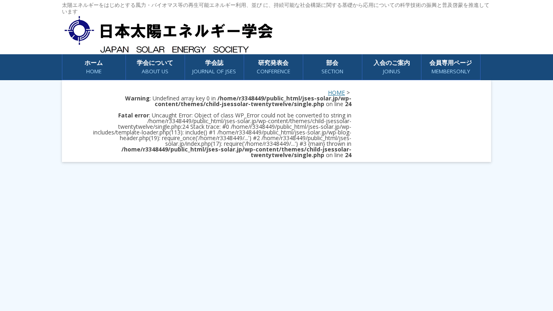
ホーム (94, 66)
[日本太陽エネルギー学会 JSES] (168, 34)
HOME (336, 92)
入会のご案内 (392, 66)
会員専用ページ (451, 66)
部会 (332, 66)
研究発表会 (273, 66)
